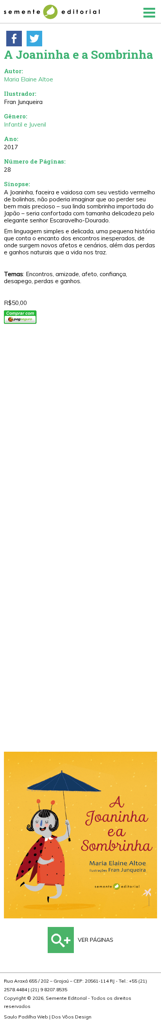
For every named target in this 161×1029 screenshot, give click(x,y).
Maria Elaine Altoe (28, 79)
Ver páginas (95, 939)
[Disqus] (80, 441)
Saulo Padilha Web (26, 1017)
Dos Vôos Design (71, 1017)
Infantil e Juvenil (25, 124)
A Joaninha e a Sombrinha (78, 54)
